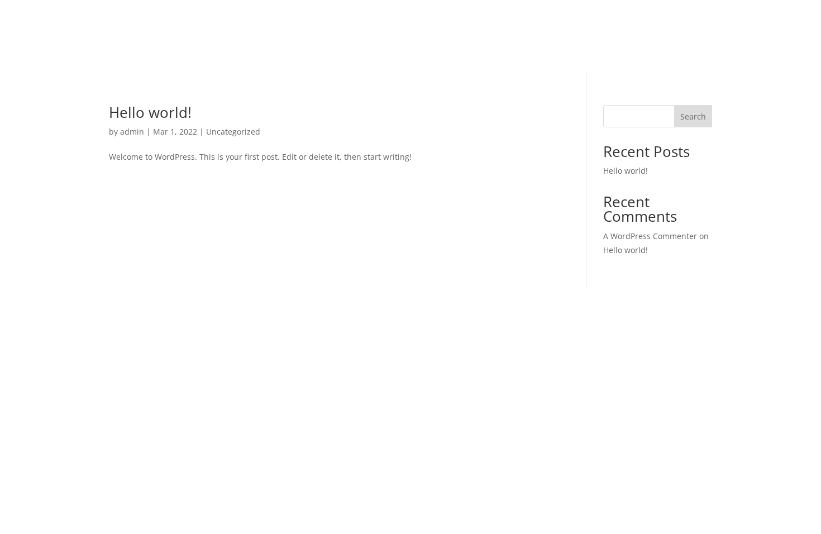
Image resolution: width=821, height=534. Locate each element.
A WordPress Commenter (650, 236)
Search (693, 116)
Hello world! (150, 112)
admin (132, 131)
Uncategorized (233, 131)
